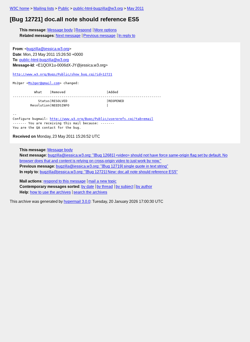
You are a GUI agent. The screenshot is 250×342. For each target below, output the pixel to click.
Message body (60, 30)
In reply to (126, 36)
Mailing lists (43, 8)
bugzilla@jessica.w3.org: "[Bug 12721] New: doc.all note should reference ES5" (109, 172)
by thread (105, 186)
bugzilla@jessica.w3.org (48, 49)
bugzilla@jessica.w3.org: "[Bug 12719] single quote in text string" (112, 166)
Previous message (99, 36)
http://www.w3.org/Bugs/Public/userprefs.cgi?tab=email (101, 119)
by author (144, 186)
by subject (124, 186)
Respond (83, 30)
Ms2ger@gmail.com (44, 83)
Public (63, 8)
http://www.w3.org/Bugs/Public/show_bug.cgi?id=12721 (62, 74)
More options (105, 30)
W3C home (19, 8)
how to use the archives (50, 192)
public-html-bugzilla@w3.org (98, 8)
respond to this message (64, 181)
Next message (68, 36)
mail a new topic (102, 181)
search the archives (90, 192)
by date (87, 186)
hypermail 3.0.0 (77, 201)
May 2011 (135, 8)
